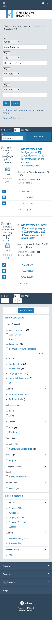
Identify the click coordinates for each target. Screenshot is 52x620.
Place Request (28, 203)
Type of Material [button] (13, 324)
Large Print (14, 344)
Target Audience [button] (13, 438)
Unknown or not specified (21, 449)
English (12, 460)
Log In (47, 3)
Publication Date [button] (13, 405)
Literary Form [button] (11, 483)
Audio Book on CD (17, 330)
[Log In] (42, 3)
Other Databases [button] (13, 549)
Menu (5, 6)
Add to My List (25, 209)
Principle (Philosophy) (19, 378)
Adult (12, 444)
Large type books (17, 373)
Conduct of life (15, 364)
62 (8, 258)
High (11, 427)
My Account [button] (9, 582)
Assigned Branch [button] (13, 467)
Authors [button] (9, 389)
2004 (11, 416)
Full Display (28, 197)
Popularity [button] (10, 422)
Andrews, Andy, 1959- (19, 394)
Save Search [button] (26, 310)
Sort (4, 134)
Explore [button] (7, 566)
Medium (13, 432)
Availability (27, 191)
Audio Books (15, 335)
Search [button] (6, 574)
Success (13, 383)
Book (11, 339)
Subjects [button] (10, 358)
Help (5, 590)
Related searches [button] (14, 495)
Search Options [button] (11, 118)
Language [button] (10, 455)
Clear (15, 103)
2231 (8, 182)
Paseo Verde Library (18, 477)
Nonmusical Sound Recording (22, 349)
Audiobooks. (14, 369)
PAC (11, 555)
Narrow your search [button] (15, 317)
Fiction (12, 488)
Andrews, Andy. (16, 399)
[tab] (38, 136)
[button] (38, 136)
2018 (11, 411)
